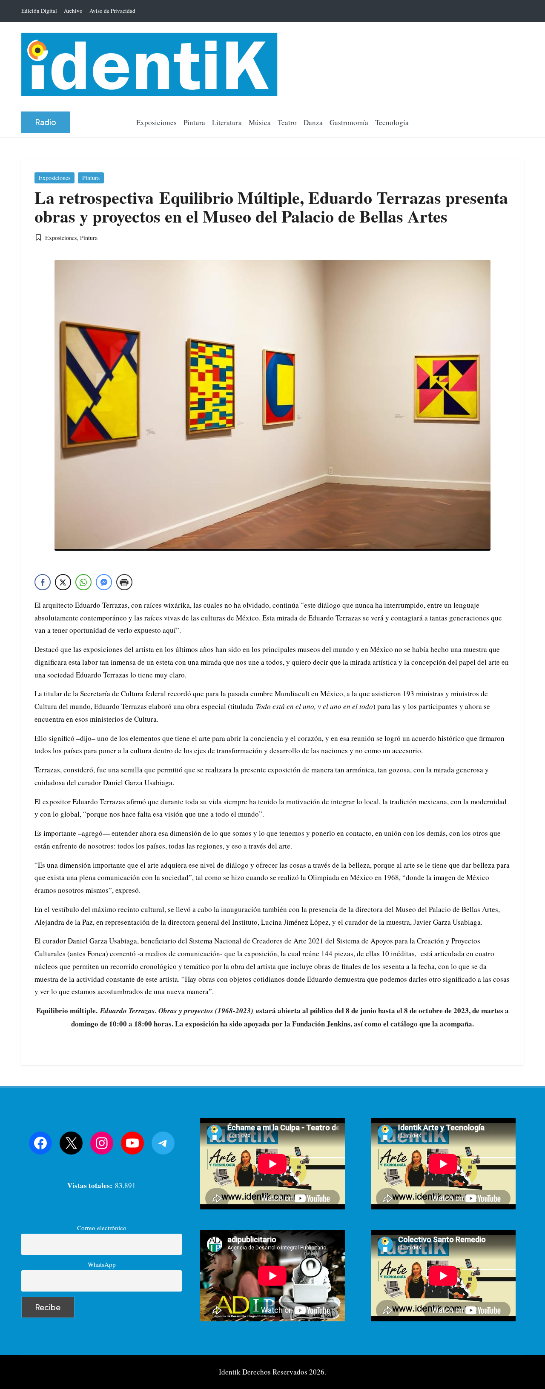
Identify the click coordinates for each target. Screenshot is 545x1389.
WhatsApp (102, 1264)
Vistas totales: (91, 1185)
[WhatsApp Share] (83, 582)
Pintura (91, 178)
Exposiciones (54, 178)
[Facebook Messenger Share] (104, 582)
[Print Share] (124, 582)
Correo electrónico (101, 1227)
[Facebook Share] (42, 582)
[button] (45, 122)
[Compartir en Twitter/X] (63, 582)
